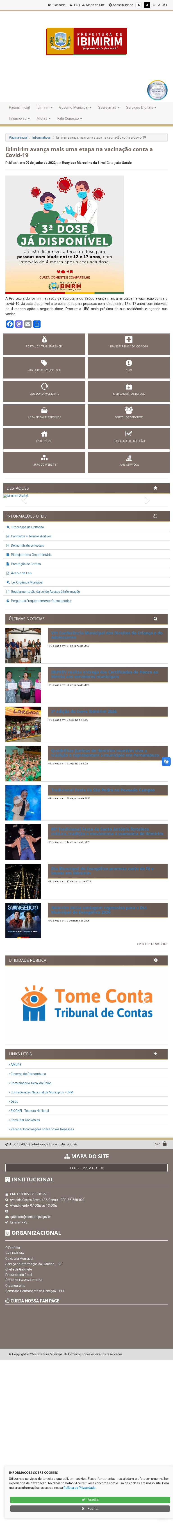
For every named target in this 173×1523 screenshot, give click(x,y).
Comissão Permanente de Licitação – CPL (35, 1291)
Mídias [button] (41, 118)
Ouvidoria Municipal (19, 1258)
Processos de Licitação (27, 527)
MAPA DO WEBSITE (44, 464)
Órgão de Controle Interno (23, 1280)
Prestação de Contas (25, 564)
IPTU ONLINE (44, 441)
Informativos (41, 137)
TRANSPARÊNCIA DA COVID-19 (129, 346)
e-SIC (129, 370)
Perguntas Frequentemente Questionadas (40, 601)
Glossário (59, 5)
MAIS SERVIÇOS (129, 464)
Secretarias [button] (107, 107)
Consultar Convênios (25, 1120)
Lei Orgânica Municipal (27, 582)
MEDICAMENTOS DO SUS (129, 393)
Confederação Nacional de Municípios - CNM (41, 1092)
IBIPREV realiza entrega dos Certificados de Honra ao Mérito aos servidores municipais (104, 674)
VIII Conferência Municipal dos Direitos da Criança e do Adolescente (107, 635)
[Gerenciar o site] (165, 1145)
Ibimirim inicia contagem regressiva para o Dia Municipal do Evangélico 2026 (99, 910)
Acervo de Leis (21, 573)
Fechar (92, 1508)
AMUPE (15, 1064)
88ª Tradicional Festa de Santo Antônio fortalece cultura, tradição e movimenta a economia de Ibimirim (107, 831)
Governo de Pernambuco (28, 1074)
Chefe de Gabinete (18, 1269)
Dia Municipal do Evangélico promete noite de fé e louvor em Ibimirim (102, 871)
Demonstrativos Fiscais (27, 545)
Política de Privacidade (80, 1487)
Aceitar (93, 1500)
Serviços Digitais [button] (139, 107)
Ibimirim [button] (42, 107)
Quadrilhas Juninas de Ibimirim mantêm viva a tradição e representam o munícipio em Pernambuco (105, 753)
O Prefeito (12, 1248)
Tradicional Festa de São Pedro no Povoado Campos (103, 790)
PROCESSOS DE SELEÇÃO (129, 441)
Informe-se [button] (18, 118)
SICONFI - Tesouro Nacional (29, 1111)
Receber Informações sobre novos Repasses (42, 1129)
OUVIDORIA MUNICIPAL (44, 393)
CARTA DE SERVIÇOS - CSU (44, 370)
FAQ (76, 5)
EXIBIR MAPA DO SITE (87, 1168)
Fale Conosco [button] (68, 118)
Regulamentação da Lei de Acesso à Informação (45, 591)
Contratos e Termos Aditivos (31, 536)
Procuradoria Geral (18, 1275)
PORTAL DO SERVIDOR (129, 417)
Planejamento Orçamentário (31, 554)
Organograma (15, 1285)
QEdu (14, 1101)
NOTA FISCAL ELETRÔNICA (44, 417)
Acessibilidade (122, 5)
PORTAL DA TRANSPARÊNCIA (44, 346)
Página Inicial (19, 107)
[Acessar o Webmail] (158, 1145)
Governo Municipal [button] (73, 107)
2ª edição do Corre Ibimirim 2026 (84, 711)
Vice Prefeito (14, 1253)
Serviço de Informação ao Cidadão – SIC (33, 1264)
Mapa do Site (95, 5)
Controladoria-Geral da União (31, 1083)
